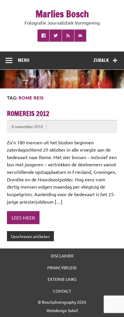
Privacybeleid (62, 268)
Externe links (62, 279)
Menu (23, 60)
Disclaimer (62, 256)
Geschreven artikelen (30, 236)
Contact (62, 291)
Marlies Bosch (62, 14)
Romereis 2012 (28, 113)
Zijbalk (101, 60)
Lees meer (23, 217)
